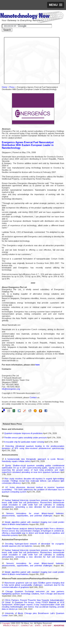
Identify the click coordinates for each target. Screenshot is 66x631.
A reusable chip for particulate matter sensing (24, 442)
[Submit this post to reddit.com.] (30, 411)
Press (12, 87)
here (37, 365)
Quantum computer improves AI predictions (23, 433)
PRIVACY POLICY (11, 626)
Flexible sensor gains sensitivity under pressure (25, 437)
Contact (33, 397)
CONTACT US (27, 626)
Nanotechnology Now (32, 17)
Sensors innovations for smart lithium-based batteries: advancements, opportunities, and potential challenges (33, 514)
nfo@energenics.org (11, 389)
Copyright (6, 623)
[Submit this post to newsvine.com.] (14, 411)
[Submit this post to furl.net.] (41, 411)
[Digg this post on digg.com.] (9, 411)
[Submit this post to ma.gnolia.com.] (36, 411)
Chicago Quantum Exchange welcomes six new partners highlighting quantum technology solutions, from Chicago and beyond (33, 592)
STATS (38, 626)
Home (4, 87)
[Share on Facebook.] (46, 411)
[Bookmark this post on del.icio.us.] (4, 411)
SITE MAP (47, 626)
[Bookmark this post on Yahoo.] (25, 411)
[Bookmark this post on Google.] (20, 411)
